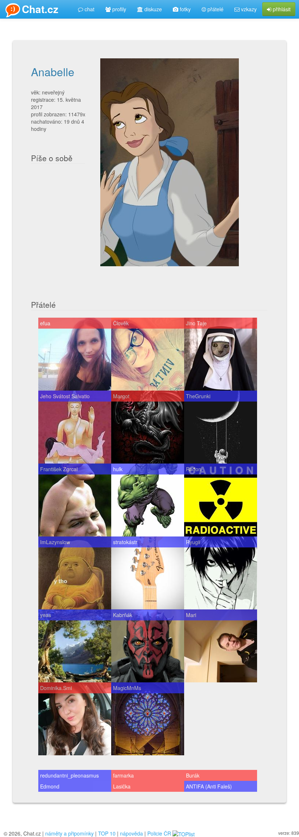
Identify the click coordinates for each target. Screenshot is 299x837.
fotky (184, 9)
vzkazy (248, 9)
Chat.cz (40, 8)
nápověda (131, 833)
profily (118, 9)
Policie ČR (159, 833)
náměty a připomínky (69, 833)
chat (88, 9)
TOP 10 (107, 833)
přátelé (215, 9)
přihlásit (281, 9)
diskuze (152, 9)
